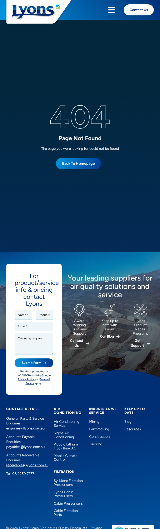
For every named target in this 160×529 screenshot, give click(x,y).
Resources (132, 429)
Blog (127, 421)
